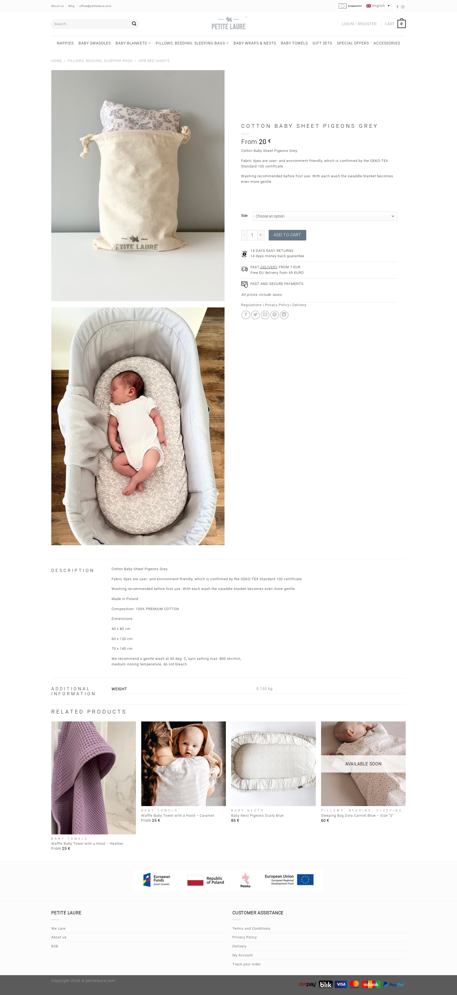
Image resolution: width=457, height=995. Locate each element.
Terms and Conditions (251, 928)
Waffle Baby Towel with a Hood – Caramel (177, 815)
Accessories (387, 43)
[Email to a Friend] (265, 315)
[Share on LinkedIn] (284, 315)
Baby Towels (294, 43)
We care (58, 928)
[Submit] (134, 24)
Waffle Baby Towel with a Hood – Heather (87, 844)
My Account (242, 955)
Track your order (246, 964)
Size (244, 215)
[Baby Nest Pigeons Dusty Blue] (273, 763)
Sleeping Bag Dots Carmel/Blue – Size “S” (357, 815)
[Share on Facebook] (245, 315)
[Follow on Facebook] (397, 7)
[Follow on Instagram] (403, 7)
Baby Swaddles (95, 43)
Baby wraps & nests (255, 43)
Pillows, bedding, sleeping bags (190, 43)
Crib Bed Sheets (154, 61)
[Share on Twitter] (255, 315)
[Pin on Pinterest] (274, 315)
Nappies (65, 43)
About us (59, 937)
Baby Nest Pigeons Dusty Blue (257, 815)
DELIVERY (268, 267)
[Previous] (52, 791)
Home (56, 61)
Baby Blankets (131, 43)
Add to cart (287, 235)
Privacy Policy (277, 305)
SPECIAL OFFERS (353, 43)
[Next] (405, 791)
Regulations (251, 305)
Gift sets (322, 43)
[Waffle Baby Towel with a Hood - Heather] (93, 777)
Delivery (300, 305)
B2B (54, 946)
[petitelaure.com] (228, 24)
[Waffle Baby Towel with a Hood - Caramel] (183, 763)
